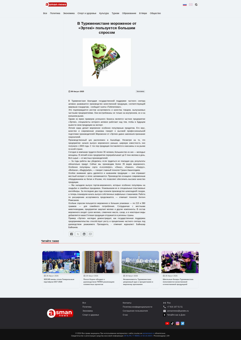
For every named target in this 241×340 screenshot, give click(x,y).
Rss (169, 303)
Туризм (115, 13)
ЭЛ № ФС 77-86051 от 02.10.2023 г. (139, 336)
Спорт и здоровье (87, 13)
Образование (129, 13)
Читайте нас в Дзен (176, 315)
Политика (55, 13)
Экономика (69, 13)
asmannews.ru (148, 333)
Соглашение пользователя (135, 311)
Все (45, 13)
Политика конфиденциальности (137, 307)
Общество (155, 13)
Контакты (127, 303)
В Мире (143, 13)
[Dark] (196, 4)
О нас (125, 315)
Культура (104, 13)
